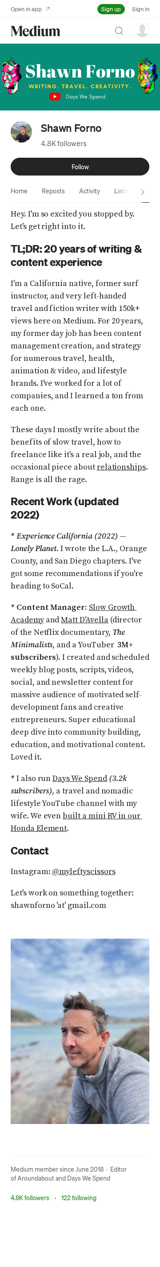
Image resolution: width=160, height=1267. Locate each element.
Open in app (26, 8)
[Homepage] (35, 31)
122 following (78, 1197)
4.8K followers (64, 143)
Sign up (111, 8)
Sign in (140, 8)
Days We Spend (88, 1178)
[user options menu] (142, 30)
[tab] (19, 190)
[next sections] (142, 192)
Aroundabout (35, 1178)
